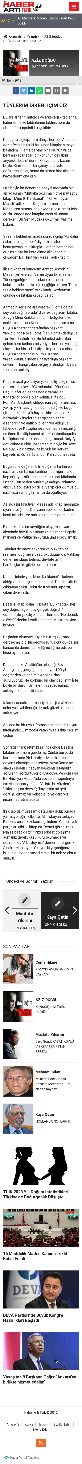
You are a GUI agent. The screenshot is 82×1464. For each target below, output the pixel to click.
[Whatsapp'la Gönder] (39, 90)
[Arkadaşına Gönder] (48, 90)
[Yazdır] (56, 90)
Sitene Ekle (40, 1429)
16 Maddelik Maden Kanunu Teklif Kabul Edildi (46, 20)
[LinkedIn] (31, 90)
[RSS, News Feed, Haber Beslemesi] (41, 1443)
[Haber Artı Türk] (22, 6)
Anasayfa (13, 1424)
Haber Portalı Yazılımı (24, 1457)
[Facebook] (16, 90)
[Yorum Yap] (65, 90)
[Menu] (74, 7)
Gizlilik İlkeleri (62, 1424)
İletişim (43, 1424)
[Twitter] (23, 90)
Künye (29, 1424)
